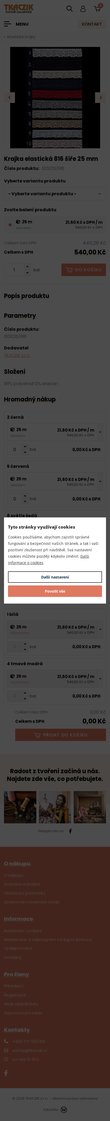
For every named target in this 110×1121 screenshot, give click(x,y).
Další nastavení (55, 577)
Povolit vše (55, 591)
